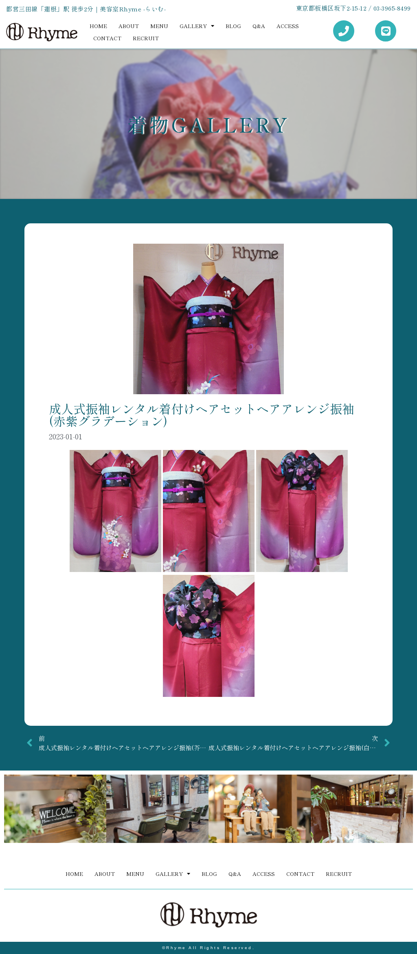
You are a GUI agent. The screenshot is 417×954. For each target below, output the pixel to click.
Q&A (258, 26)
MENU (159, 26)
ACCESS (288, 26)
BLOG (233, 26)
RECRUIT (146, 38)
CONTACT (107, 38)
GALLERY (193, 26)
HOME (98, 26)
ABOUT (129, 26)
